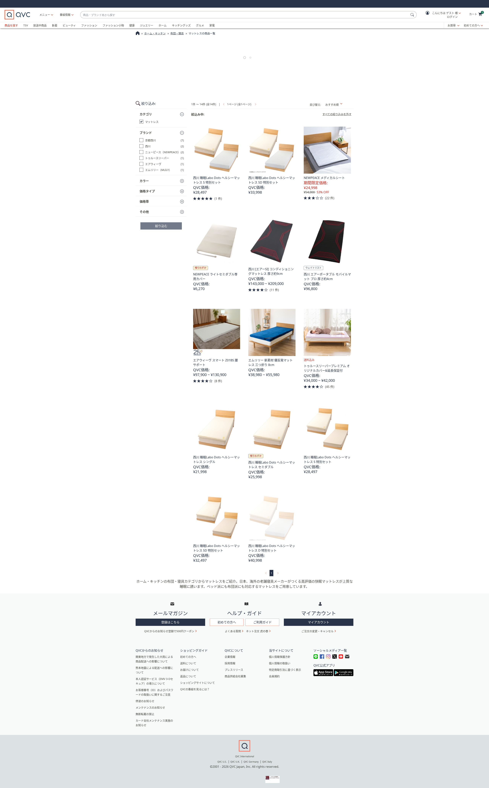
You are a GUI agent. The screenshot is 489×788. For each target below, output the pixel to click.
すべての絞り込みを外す (336, 114)
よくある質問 (233, 631)
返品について (188, 676)
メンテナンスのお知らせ (150, 707)
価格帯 (144, 201)
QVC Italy (267, 761)
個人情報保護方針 (279, 657)
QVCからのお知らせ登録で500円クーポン (169, 631)
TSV (25, 25)
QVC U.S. (222, 761)
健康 (132, 25)
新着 (54, 25)
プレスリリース (234, 669)
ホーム (163, 25)
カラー (144, 181)
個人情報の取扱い (279, 663)
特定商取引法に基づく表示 (285, 669)
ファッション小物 (113, 25)
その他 (144, 212)
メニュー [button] (44, 14)
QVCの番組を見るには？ (195, 689)
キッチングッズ (181, 25)
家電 (212, 25)
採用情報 (230, 663)
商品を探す (11, 25)
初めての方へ (472, 25)
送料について (188, 663)
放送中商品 (40, 25)
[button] (440, 14)
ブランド (146, 133)
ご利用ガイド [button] (262, 622)
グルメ (200, 25)
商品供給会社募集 (235, 676)
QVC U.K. (235, 761)
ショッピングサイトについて (197, 682)
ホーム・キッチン (155, 33)
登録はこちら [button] (170, 622)
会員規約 (274, 676)
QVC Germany (251, 761)
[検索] (412, 14)
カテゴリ (146, 114)
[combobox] (244, 14)
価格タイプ (147, 191)
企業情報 (230, 657)
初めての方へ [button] (227, 622)
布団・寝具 (177, 33)
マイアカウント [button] (318, 622)
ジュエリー (146, 25)
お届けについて (189, 669)
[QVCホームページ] (137, 33)
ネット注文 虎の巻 (257, 631)
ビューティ (69, 25)
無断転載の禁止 (145, 714)
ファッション (89, 25)
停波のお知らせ (145, 701)
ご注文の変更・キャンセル (317, 631)
